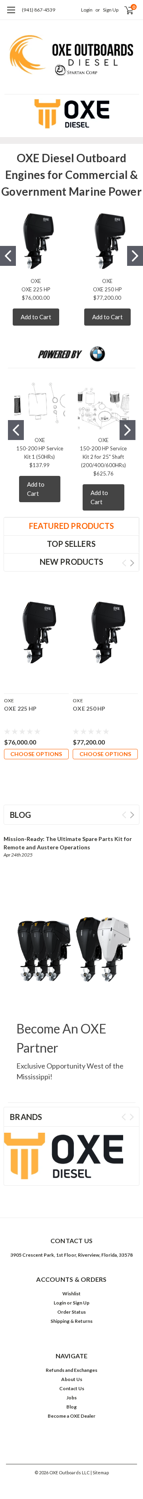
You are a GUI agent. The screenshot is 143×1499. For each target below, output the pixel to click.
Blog (71, 1407)
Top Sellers (71, 543)
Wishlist (71, 1294)
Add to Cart (36, 316)
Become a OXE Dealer (71, 1416)
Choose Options (36, 753)
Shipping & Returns (71, 1321)
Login (87, 10)
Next (132, 563)
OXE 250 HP (107, 289)
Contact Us (71, 1388)
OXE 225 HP (35, 289)
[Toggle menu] (11, 14)
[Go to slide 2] (135, 256)
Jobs (71, 1398)
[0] (124, 10)
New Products (71, 561)
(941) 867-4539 (38, 10)
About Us (71, 1379)
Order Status (71, 1312)
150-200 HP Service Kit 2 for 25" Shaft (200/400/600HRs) (103, 456)
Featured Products (71, 525)
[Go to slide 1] (8, 256)
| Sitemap (100, 1472)
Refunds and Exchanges (71, 1370)
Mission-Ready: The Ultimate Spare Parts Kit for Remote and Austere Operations (68, 843)
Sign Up (110, 10)
